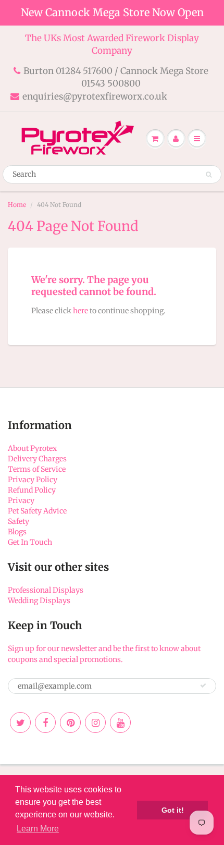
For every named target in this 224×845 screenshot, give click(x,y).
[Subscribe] (203, 685)
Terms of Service (37, 469)
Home (17, 205)
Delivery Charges (37, 458)
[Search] (208, 174)
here (80, 310)
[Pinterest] (70, 722)
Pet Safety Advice (37, 511)
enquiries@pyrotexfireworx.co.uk (94, 96)
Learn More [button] (38, 828)
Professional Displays (45, 590)
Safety (18, 521)
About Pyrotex (32, 448)
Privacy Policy (32, 479)
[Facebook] (45, 722)
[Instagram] (95, 722)
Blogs (17, 531)
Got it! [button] (172, 810)
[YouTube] (120, 722)
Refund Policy (32, 490)
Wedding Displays (39, 600)
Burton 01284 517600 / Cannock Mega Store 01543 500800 (115, 77)
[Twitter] (20, 722)
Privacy (21, 500)
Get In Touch (30, 542)
